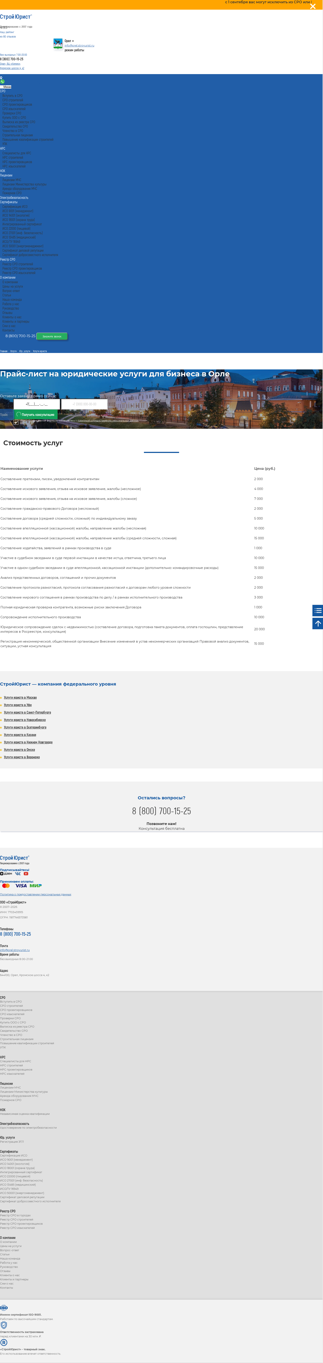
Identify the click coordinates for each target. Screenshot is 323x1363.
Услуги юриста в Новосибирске (25, 720)
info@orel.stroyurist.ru (79, 45)
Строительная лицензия (16, 1039)
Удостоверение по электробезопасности (28, 1127)
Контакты (11, 78)
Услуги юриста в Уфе (18, 705)
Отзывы (5, 1271)
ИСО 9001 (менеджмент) (16, 1159)
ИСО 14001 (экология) (14, 1163)
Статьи (4, 1254)
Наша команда (10, 1258)
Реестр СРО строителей (16, 1219)
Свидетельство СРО (14, 1030)
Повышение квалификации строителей (27, 1043)
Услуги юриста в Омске (19, 749)
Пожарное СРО (10, 1100)
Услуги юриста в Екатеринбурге (25, 727)
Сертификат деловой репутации (22, 1197)
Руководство (9, 1267)
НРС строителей (11, 1065)
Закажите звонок (52, 336)
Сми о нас (7, 1283)
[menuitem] (2, 91)
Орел (68, 41)
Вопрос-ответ (9, 1250)
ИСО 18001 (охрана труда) (17, 1168)
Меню (7, 87)
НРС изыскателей (12, 1073)
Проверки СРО (10, 1018)
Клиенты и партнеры (14, 1279)
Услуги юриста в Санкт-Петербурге (27, 712)
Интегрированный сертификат (21, 1172)
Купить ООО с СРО (13, 1022)
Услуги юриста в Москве (20, 697)
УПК (3, 1047)
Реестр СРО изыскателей (17, 1227)
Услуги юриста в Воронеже (22, 757)
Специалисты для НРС (15, 1061)
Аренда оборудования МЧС (19, 1096)
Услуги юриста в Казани (20, 734)
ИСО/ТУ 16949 (9, 1188)
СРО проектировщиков (16, 1010)
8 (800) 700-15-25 (11, 59)
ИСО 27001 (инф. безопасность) (21, 1180)
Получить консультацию (37, 414)
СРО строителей (11, 1005)
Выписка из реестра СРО (17, 1026)
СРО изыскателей (12, 1014)
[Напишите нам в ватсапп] (2, 82)
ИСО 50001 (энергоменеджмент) (22, 1193)
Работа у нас (9, 1262)
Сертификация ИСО (13, 1155)
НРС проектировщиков (16, 1069)
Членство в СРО (11, 1035)
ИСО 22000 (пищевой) (15, 1176)
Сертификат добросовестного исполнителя (30, 1201)
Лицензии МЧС (10, 1087)
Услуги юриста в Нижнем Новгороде (28, 742)
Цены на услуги (11, 1246)
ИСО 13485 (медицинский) (18, 1184)
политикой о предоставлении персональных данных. (108, 420)
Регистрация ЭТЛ (12, 1141)
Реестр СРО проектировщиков (21, 1223)
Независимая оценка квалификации (25, 1113)
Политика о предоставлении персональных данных (35, 894)
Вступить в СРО (11, 1001)
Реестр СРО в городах (15, 1215)
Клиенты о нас (10, 1275)
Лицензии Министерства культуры (24, 1091)
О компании (8, 1242)
